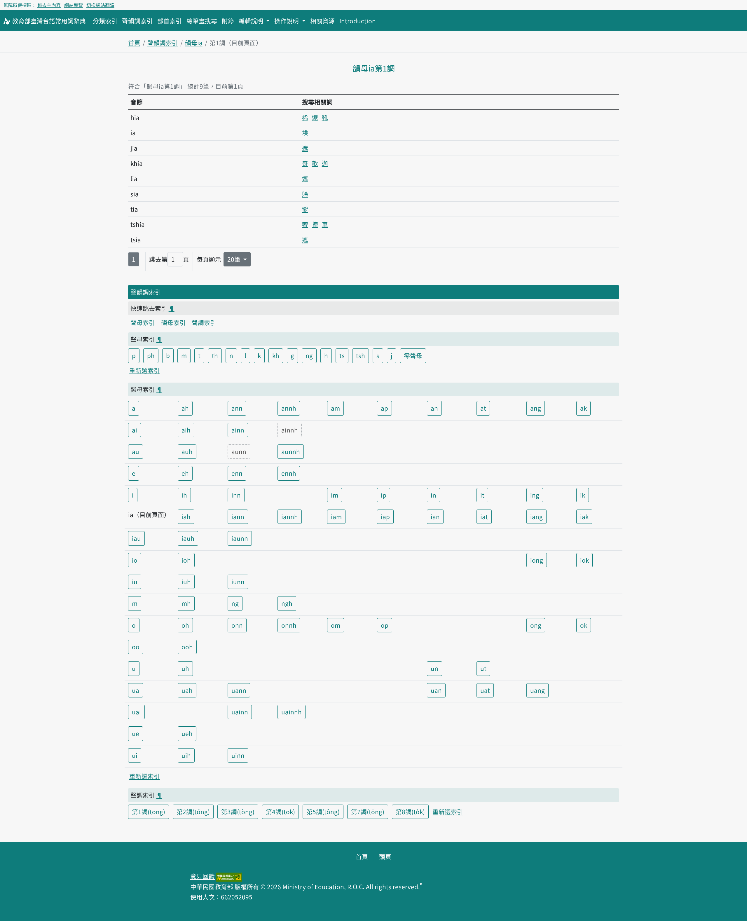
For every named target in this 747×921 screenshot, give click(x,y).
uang (537, 690)
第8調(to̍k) (410, 811)
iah (186, 516)
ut (483, 668)
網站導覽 (73, 4)
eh (185, 473)
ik (582, 495)
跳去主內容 (49, 4)
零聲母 (413, 355)
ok (583, 625)
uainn (239, 711)
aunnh (290, 451)
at (483, 408)
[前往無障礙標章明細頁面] (229, 876)
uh (185, 668)
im (334, 495)
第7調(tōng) (367, 811)
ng (309, 355)
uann (238, 690)
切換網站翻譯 (100, 4)
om (335, 625)
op (384, 625)
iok (584, 560)
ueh (187, 733)
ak (583, 408)
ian (435, 516)
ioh (186, 560)
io (134, 560)
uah (187, 690)
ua (135, 690)
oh (185, 625)
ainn (237, 429)
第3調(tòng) (237, 811)
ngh (286, 603)
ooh (187, 646)
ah (185, 408)
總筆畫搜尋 (201, 20)
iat (484, 516)
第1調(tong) (148, 811)
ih (184, 495)
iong (536, 560)
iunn (238, 581)
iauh (187, 538)
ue (135, 733)
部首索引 (169, 20)
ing (534, 495)
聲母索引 (142, 322)
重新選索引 (144, 370)
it (482, 495)
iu (134, 581)
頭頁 (385, 856)
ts (342, 355)
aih (186, 429)
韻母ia (194, 42)
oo (135, 646)
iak (584, 516)
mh (186, 603)
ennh (288, 473)
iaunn (239, 538)
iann (237, 516)
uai (136, 711)
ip (383, 495)
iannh (289, 516)
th (215, 355)
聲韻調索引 (137, 20)
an (434, 408)
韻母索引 (173, 322)
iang (536, 516)
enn (236, 473)
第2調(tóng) (193, 811)
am (335, 408)
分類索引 (105, 20)
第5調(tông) (323, 811)
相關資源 (322, 20)
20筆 (234, 259)
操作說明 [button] (287, 20)
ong (535, 625)
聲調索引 (204, 322)
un (434, 668)
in (433, 495)
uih (186, 755)
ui (134, 755)
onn (237, 625)
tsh (360, 355)
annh (288, 408)
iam (336, 516)
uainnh (291, 711)
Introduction (357, 20)
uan (436, 690)
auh (187, 451)
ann (236, 408)
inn (236, 495)
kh (275, 355)
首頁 (134, 42)
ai (134, 429)
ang (535, 408)
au (135, 451)
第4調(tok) (280, 811)
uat (485, 690)
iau (136, 538)
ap (384, 408)
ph (151, 355)
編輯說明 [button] (252, 20)
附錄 (228, 20)
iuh (186, 581)
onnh (288, 625)
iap (385, 516)
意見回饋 (202, 876)
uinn (238, 755)
